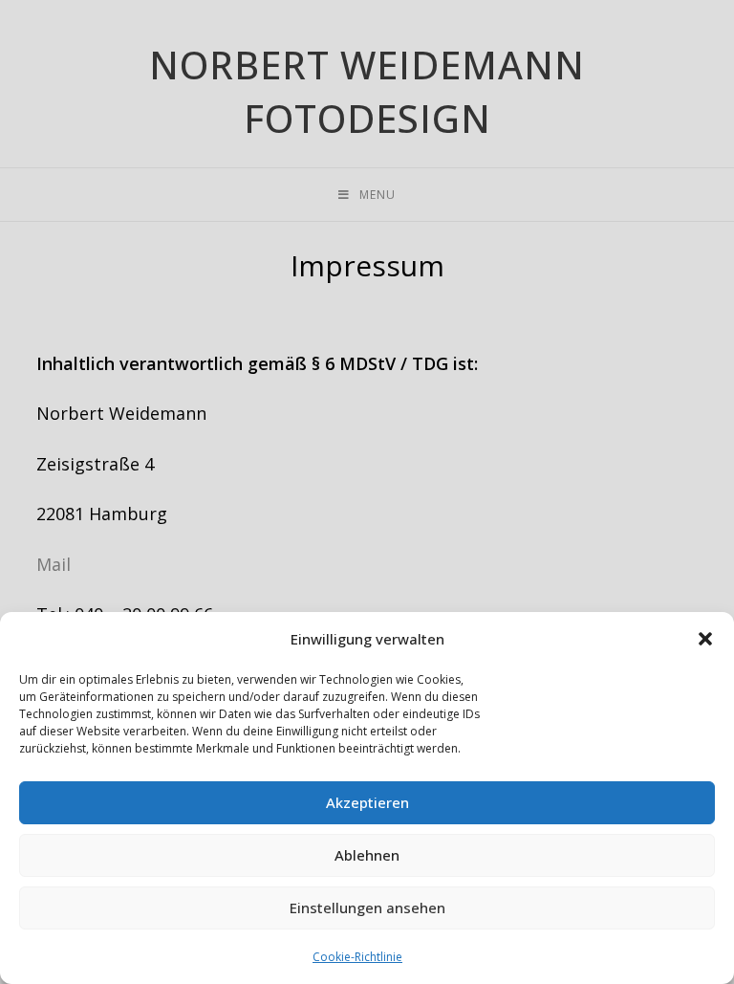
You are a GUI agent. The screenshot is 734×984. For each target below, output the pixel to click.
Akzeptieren (367, 802)
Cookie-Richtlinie (357, 957)
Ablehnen (367, 854)
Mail (53, 564)
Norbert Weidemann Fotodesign (367, 91)
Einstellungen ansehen (367, 907)
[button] (705, 638)
